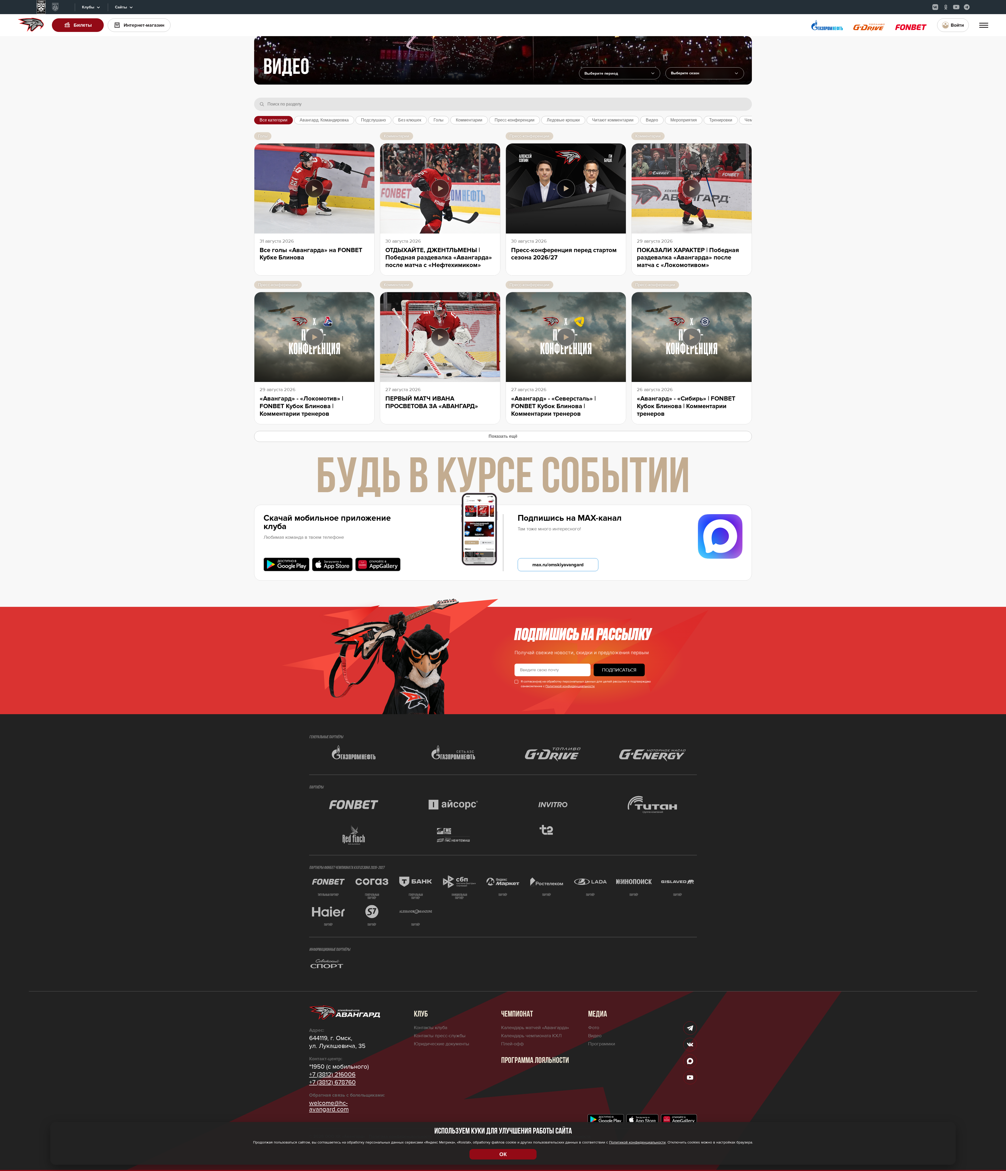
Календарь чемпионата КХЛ (531, 1036)
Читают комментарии (612, 120)
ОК (503, 1154)
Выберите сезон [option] (685, 73)
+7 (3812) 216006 (332, 1075)
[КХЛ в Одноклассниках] (946, 7)
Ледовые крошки (563, 120)
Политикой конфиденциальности (570, 686)
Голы (439, 120)
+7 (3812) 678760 (332, 1082)
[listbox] (704, 73)
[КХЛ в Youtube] (956, 7)
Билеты (83, 25)
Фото (593, 1027)
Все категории (273, 120)
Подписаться (619, 670)
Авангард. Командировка (324, 120)
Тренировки (720, 120)
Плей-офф (512, 1044)
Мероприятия (683, 120)
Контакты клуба (430, 1027)
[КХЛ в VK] (935, 7)
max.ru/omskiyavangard (558, 565)
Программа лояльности (535, 1061)
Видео (652, 120)
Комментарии (469, 120)
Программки (601, 1044)
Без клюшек (409, 120)
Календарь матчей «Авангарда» (535, 1027)
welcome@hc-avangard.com (329, 1106)
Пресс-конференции (514, 120)
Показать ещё (503, 436)
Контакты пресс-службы (440, 1036)
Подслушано (373, 120)
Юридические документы (441, 1044)
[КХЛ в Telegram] (966, 7)
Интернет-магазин (144, 25)
